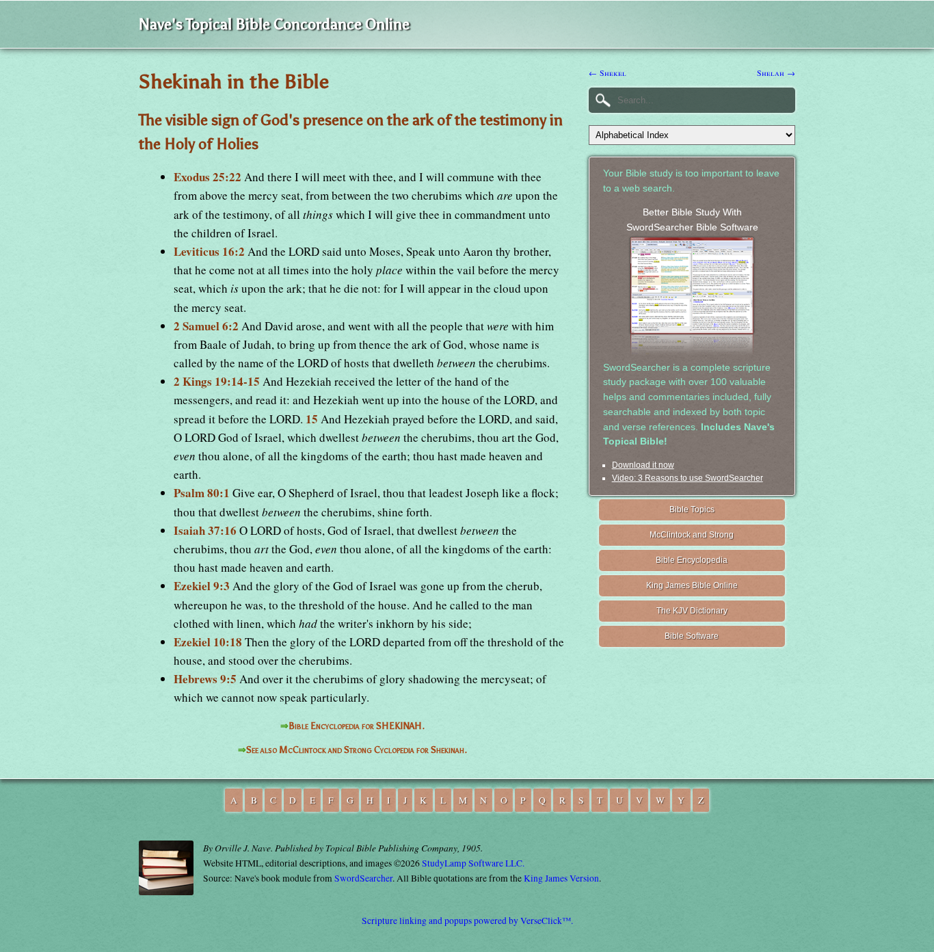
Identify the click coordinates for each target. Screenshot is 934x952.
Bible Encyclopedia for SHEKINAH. (357, 726)
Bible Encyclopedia (692, 560)
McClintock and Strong (692, 535)
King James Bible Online (692, 585)
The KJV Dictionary (692, 611)
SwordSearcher (363, 878)
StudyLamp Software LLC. (473, 863)
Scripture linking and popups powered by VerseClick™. (467, 920)
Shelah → (776, 72)
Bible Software (692, 636)
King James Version (561, 878)
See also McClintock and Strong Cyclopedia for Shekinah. (356, 750)
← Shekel (607, 72)
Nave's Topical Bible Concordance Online (274, 24)
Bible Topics (692, 509)
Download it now (643, 465)
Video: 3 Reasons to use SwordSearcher (687, 478)
